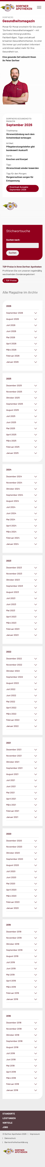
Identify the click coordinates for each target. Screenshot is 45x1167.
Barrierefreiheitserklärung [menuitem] (16, 1142)
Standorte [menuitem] (8, 1113)
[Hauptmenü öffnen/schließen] (39, 7)
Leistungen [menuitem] (9, 1118)
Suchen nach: (13, 239)
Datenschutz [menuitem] (10, 1138)
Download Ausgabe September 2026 (19, 188)
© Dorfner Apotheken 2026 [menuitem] (14, 1134)
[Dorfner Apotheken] (22, 1151)
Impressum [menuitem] (35, 1134)
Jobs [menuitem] (5, 1127)
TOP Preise (11, 280)
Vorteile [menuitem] (7, 1122)
